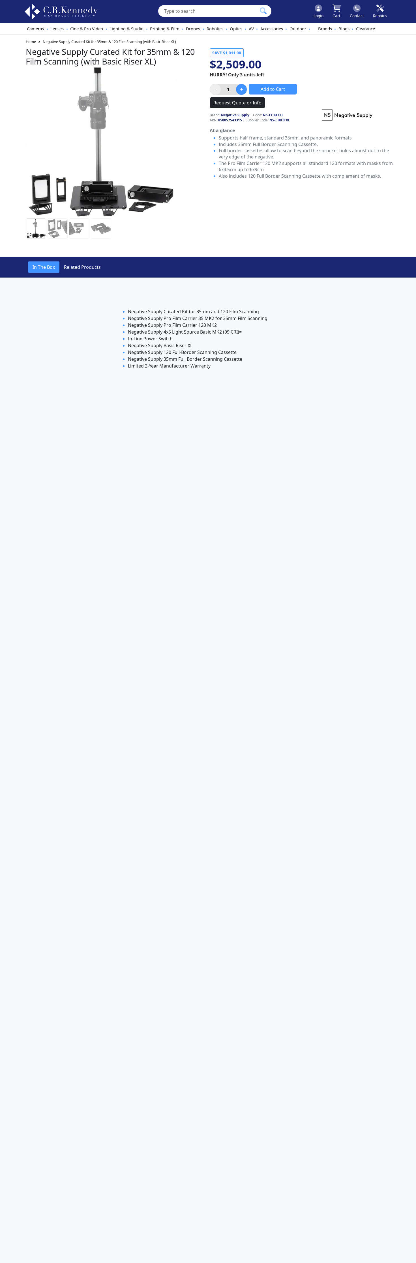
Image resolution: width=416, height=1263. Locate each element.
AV (251, 28)
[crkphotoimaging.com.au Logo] (61, 11)
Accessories (271, 28)
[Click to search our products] (263, 10)
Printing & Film (164, 28)
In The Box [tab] (44, 267)
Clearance (365, 28)
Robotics (215, 28)
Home (31, 41)
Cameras (35, 28)
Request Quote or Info (237, 103)
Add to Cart (273, 89)
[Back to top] (408, 1255)
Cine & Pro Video (86, 28)
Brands (325, 28)
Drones (193, 28)
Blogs (343, 28)
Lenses (57, 28)
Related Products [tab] (82, 267)
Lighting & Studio (126, 28)
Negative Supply (235, 115)
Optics (236, 28)
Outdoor (298, 28)
